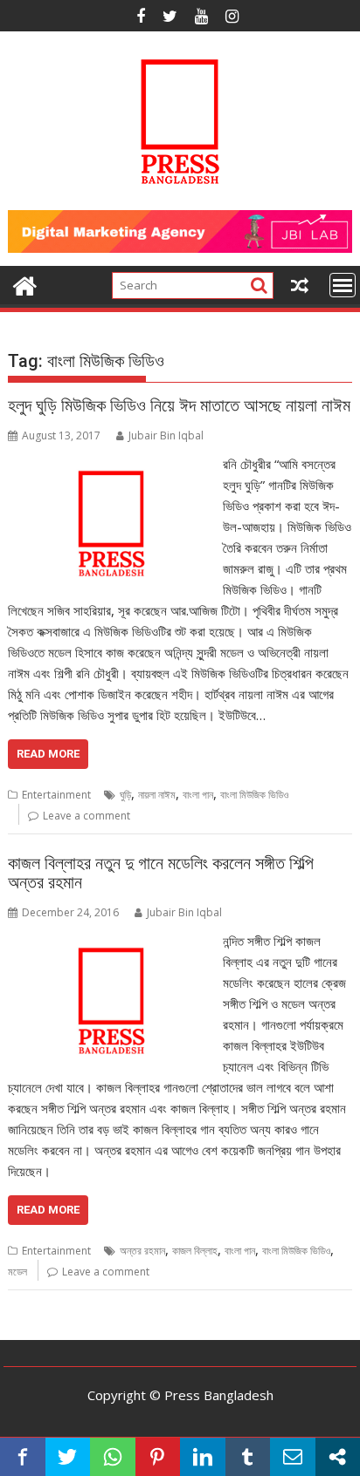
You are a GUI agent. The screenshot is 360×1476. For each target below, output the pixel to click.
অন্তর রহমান (142, 1250)
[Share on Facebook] (22, 1457)
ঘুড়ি (125, 794)
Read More (48, 753)
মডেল (17, 1271)
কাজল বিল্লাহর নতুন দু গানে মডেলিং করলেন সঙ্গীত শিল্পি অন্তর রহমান (161, 873)
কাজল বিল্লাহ (195, 1250)
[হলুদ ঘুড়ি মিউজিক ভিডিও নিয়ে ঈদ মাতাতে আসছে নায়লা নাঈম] (111, 464)
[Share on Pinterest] (158, 1457)
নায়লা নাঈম (157, 794)
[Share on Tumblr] (248, 1457)
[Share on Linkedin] (202, 1457)
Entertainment (56, 794)
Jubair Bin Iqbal (166, 435)
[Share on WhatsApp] (112, 1457)
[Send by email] (292, 1457)
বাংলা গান (198, 794)
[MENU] (342, 285)
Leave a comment (86, 815)
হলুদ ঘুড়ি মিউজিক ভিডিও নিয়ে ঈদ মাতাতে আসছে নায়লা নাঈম (179, 405)
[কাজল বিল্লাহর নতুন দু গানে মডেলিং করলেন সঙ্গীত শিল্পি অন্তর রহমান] (111, 940)
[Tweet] (68, 1457)
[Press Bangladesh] (25, 284)
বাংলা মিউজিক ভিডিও (254, 794)
